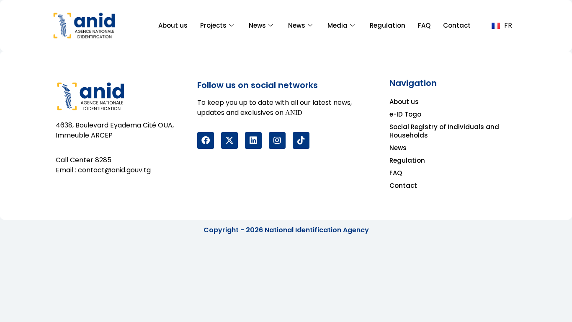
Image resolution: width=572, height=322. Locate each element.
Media (337, 25)
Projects (213, 25)
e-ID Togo (405, 114)
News (257, 25)
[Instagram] (277, 140)
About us (173, 25)
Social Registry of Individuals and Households (444, 131)
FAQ (424, 25)
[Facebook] (205, 140)
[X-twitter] (229, 140)
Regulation (387, 25)
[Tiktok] (301, 140)
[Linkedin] (253, 140)
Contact (457, 25)
